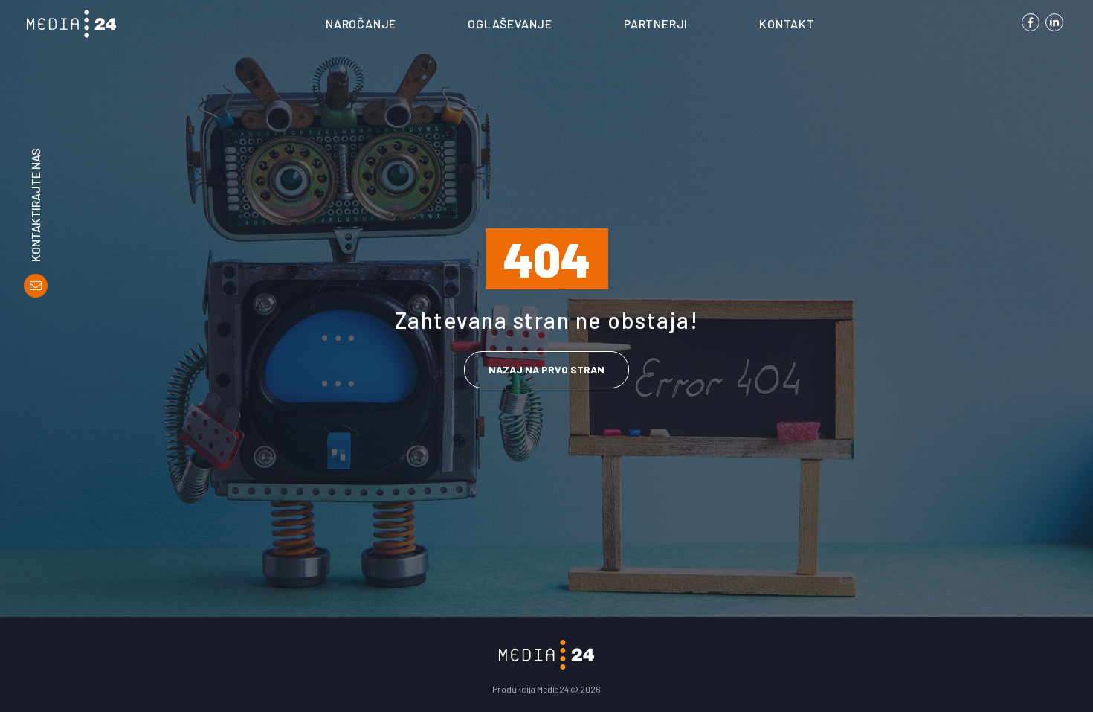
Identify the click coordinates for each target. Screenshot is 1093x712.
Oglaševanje (510, 23)
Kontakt (787, 23)
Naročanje (361, 23)
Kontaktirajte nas (35, 205)
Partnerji (656, 23)
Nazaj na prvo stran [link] (546, 369)
